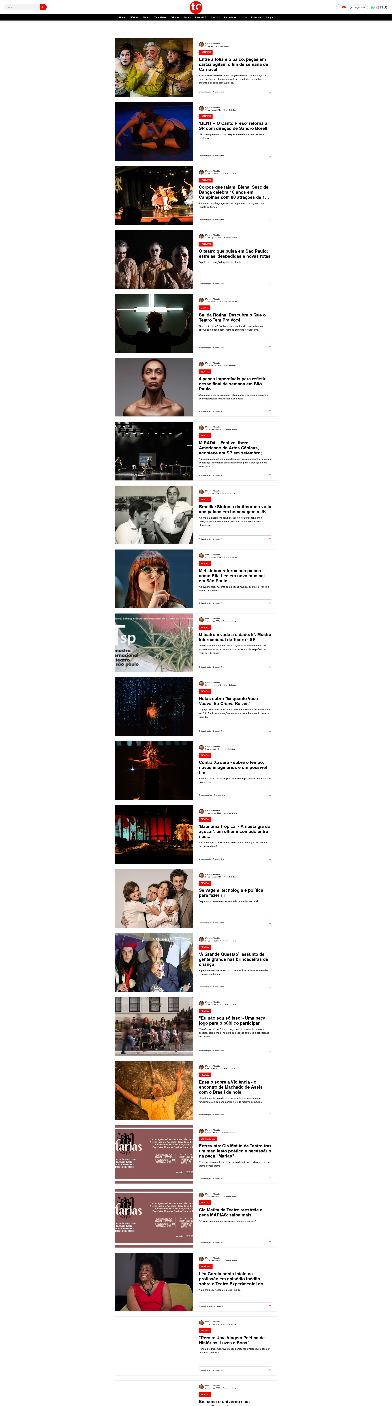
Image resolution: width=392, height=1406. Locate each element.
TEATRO (205, 372)
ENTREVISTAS (208, 1139)
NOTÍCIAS (206, 52)
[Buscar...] (43, 7)
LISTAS (204, 308)
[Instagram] (377, 7)
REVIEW (205, 691)
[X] (386, 7)
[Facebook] (381, 7)
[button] (256, 17)
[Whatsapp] (373, 7)
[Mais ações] (271, 44)
